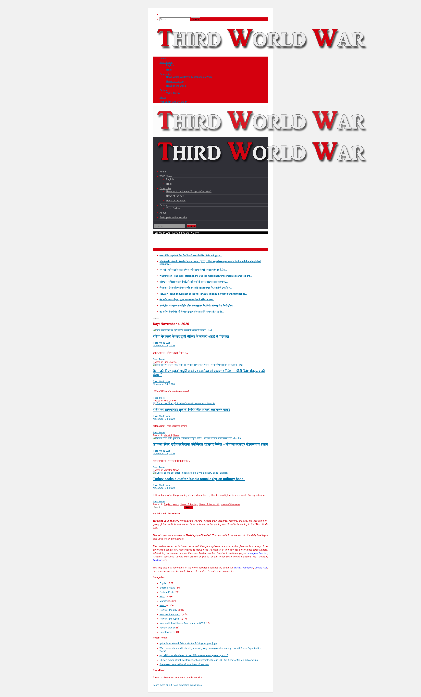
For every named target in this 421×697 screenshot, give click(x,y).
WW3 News (166, 62)
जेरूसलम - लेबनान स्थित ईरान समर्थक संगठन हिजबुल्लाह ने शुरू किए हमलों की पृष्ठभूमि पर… (196, 287)
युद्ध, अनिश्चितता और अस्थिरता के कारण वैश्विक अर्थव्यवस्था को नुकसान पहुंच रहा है (194, 655)
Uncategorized (167, 632)
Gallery (163, 90)
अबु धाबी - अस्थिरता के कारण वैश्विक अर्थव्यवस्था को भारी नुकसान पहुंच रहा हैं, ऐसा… (193, 269)
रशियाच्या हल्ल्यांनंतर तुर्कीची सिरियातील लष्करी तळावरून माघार (191, 410)
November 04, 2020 (164, 345)
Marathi (211, 403)
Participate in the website (173, 101)
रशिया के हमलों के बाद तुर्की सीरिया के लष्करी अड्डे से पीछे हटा (191, 336)
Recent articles (167, 627)
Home (163, 58)
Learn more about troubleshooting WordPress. (177, 685)
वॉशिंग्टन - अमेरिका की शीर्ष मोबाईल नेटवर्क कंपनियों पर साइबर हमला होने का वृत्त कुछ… (194, 281)
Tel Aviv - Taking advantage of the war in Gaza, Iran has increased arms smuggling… (203, 293)
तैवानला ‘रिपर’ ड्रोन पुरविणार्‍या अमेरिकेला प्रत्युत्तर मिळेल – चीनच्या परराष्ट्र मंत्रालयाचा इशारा (210, 444)
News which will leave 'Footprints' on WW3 (182, 623)
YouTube (157, 560)
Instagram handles (257, 553)
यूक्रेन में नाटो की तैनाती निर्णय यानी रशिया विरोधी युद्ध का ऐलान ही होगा (188, 643)
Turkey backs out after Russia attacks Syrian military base (199, 479)
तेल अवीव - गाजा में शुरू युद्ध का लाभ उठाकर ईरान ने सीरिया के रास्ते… (187, 299)
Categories (165, 74)
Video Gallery (173, 93)
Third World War (161, 342)
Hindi (169, 69)
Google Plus (261, 567)
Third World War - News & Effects (171, 232)
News (173, 362)
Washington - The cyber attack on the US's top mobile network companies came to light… (206, 276)
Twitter (237, 567)
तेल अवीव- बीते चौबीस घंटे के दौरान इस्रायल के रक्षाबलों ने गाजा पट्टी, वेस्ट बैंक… (192, 311)
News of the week (176, 85)
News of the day (175, 81)
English (170, 65)
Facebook (248, 567)
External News (167, 587)
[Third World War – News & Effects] (262, 52)
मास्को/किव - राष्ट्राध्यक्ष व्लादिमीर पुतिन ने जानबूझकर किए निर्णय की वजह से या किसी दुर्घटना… (197, 305)
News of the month (209, 504)
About (163, 97)
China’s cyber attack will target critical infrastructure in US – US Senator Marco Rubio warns (209, 660)
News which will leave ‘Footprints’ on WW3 (189, 76)
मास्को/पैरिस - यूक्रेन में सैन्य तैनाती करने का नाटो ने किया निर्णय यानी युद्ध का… (191, 255)
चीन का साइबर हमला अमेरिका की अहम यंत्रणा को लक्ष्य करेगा (184, 664)
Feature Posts (167, 592)
